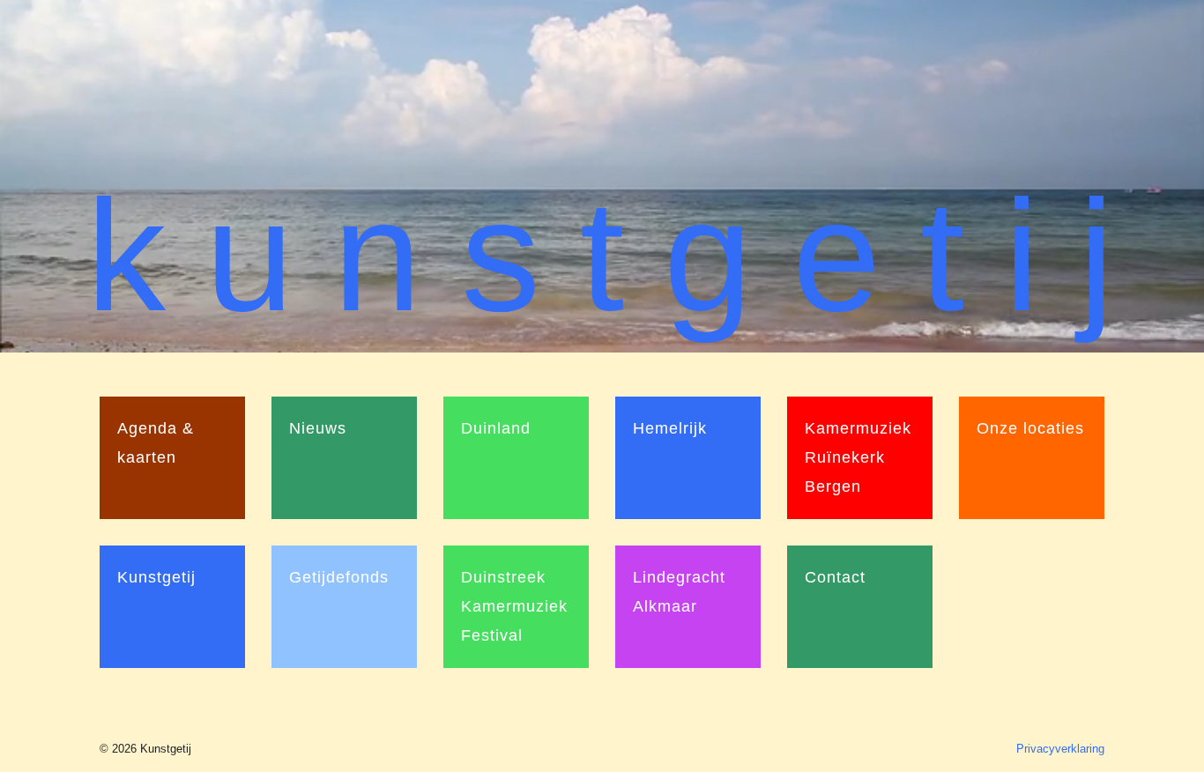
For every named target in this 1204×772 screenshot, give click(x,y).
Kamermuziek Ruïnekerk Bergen (858, 457)
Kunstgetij (156, 577)
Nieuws (317, 428)
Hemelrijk (670, 428)
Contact (835, 577)
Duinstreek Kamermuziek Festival (514, 606)
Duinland (496, 428)
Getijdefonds (339, 577)
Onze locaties (1030, 428)
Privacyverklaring (1060, 748)
